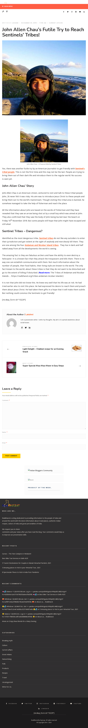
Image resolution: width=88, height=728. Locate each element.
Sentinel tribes (46, 238)
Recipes (5, 673)
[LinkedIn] (84, 12)
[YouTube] (80, 12)
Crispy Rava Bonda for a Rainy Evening (22, 621)
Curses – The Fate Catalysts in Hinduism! (16, 554)
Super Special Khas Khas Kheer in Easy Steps (43, 364)
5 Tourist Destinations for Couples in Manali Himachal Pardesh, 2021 (26, 563)
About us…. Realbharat (45, 602)
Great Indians (7, 654)
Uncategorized (7, 682)
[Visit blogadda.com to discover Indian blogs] (44, 479)
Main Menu (8, 6)
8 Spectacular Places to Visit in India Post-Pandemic (20, 572)
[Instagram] (72, 12)
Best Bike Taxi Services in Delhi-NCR (15, 558)
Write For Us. (7, 687)
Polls (3, 664)
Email (4, 443)
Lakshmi (15, 23)
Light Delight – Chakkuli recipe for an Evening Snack (43, 349)
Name (4, 432)
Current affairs (56, 23)
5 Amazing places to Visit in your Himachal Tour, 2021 (21, 568)
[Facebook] (63, 12)
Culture (4, 645)
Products (5, 668)
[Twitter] (67, 12)
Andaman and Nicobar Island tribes (41, 245)
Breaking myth (7, 640)
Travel (4, 677)
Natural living (6, 659)
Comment (6, 400)
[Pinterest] (76, 12)
